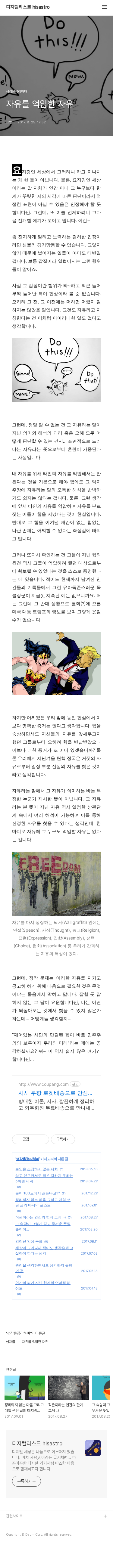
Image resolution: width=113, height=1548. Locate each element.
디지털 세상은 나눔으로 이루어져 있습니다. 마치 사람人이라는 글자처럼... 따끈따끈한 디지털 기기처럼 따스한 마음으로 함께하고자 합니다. (44, 1460)
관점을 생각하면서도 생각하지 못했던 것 (43, 1268)
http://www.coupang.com (43, 1084)
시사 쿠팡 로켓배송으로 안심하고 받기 (55, 1093)
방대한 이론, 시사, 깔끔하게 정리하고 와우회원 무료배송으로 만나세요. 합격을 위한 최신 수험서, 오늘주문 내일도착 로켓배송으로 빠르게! (56, 1104)
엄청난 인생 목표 (28, 1241)
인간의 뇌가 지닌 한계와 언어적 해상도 (43, 1285)
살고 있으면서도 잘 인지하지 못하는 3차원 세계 (44, 1178)
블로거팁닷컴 (16, 1526)
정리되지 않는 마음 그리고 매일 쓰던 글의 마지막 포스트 (43, 1202)
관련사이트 (14, 1516)
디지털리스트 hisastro (28, 7)
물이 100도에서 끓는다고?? (37, 1193)
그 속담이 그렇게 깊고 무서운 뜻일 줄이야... (43, 1226)
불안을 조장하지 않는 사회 (36, 1169)
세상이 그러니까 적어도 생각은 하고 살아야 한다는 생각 (44, 1250)
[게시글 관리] (42, 1139)
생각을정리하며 (27, 1158)
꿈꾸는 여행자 (16, 1536)
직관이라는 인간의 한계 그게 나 (40, 1217)
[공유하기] (35, 1139)
